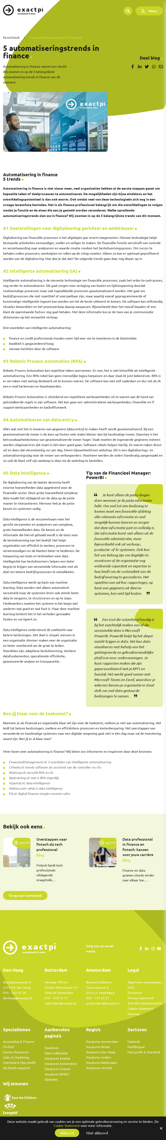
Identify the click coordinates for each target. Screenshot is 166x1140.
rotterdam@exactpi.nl (60, 1003)
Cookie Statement (67, 1125)
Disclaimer (135, 993)
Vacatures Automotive (61, 1063)
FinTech (8, 1047)
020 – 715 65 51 (97, 998)
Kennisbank (11, 37)
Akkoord (67, 1133)
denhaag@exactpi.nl (17, 998)
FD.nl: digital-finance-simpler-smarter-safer (39, 793)
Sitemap (133, 1014)
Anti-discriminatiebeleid (145, 1003)
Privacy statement (141, 998)
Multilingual (136, 1047)
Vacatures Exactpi (57, 1058)
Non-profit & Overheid (144, 1052)
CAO (131, 987)
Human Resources (16, 1052)
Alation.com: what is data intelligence (36, 788)
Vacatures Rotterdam (101, 1062)
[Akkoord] (161, 1128)
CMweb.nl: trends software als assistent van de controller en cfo (55, 767)
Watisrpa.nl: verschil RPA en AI (31, 772)
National (134, 1041)
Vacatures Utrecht (99, 1068)
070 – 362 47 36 (14, 993)
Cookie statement (140, 1008)
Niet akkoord (97, 1133)
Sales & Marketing (16, 1057)
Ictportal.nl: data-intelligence (29, 783)
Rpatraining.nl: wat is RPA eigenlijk (34, 778)
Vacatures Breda (98, 1047)
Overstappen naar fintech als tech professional (51, 844)
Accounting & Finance (18, 1041)
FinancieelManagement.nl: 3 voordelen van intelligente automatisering (60, 762)
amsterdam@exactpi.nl (102, 1003)
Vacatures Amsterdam (102, 1041)
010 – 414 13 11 (56, 998)
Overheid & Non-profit (19, 1062)
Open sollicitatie (56, 1053)
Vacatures (52, 1048)
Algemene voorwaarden (145, 982)
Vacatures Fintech (57, 1069)
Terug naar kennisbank (25, 895)
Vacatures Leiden (98, 1057)
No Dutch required (16, 1068)
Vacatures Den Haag (100, 1052)
